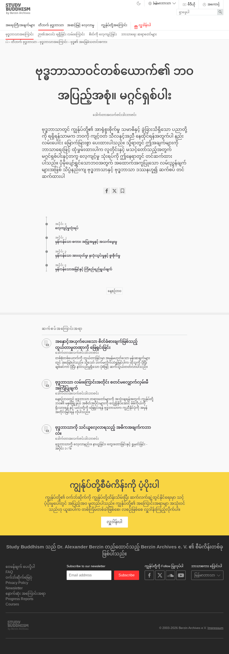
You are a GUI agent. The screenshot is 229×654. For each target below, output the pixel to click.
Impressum (215, 628)
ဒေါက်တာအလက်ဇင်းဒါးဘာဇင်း (114, 115)
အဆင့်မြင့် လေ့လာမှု (80, 25)
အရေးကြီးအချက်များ (20, 25)
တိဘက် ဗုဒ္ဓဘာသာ (51, 25)
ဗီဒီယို (191, 4)
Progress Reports (19, 599)
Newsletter (14, 588)
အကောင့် (213, 4)
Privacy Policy (17, 583)
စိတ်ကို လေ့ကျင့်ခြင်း (103, 34)
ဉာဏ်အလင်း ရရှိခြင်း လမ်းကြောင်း (61, 34)
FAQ (9, 572)
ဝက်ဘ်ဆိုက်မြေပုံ (19, 577)
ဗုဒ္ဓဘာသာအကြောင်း (20, 34)
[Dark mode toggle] (138, 3)
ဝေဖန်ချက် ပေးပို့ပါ (20, 567)
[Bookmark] (122, 190)
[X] (114, 190)
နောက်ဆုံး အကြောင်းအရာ (26, 593)
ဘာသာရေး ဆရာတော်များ (139, 34)
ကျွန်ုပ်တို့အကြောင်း (114, 25)
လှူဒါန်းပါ (144, 25)
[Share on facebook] (106, 190)
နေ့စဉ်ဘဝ (114, 291)
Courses (12, 604)
